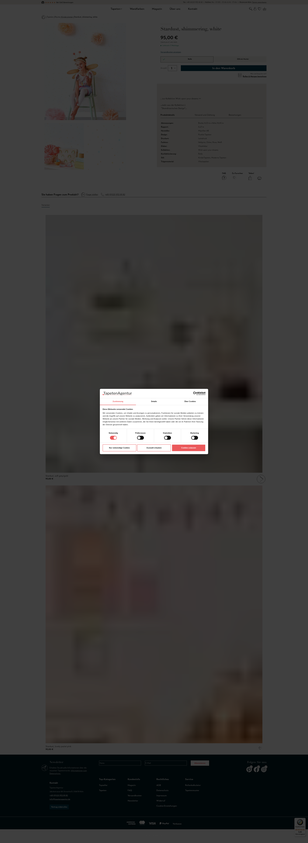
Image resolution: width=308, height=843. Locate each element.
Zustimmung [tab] (118, 401)
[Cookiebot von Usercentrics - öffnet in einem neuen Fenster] (194, 393)
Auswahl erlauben (154, 448)
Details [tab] (154, 401)
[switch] (140, 438)
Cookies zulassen (188, 448)
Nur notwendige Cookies (119, 448)
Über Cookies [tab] (190, 401)
